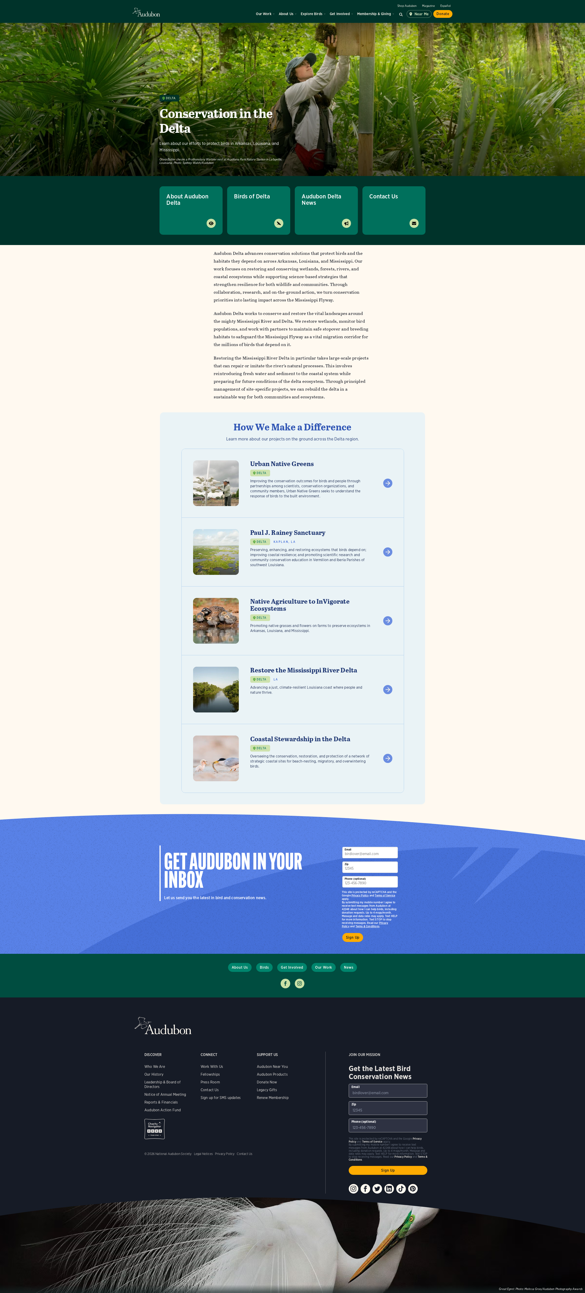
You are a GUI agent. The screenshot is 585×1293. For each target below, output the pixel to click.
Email (348, 849)
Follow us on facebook (285, 983)
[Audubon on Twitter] (377, 1189)
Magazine (428, 6)
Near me (422, 14)
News (348, 967)
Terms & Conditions (367, 926)
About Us (286, 14)
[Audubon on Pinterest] (413, 1189)
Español (445, 6)
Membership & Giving (374, 14)
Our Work (263, 14)
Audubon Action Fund (162, 1110)
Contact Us (383, 196)
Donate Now (267, 1082)
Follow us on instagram (299, 983)
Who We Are (154, 1066)
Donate (442, 14)
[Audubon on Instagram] (353, 1189)
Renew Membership (273, 1098)
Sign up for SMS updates (221, 1098)
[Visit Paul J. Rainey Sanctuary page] (293, 552)
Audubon (146, 12)
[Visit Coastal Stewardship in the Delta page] (293, 758)
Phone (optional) (355, 878)
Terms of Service (385, 895)
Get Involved (340, 14)
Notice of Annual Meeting (165, 1094)
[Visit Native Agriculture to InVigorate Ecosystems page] (293, 621)
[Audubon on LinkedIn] (389, 1189)
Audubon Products (272, 1074)
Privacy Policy (360, 895)
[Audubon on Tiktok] (401, 1189)
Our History (153, 1074)
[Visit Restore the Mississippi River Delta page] (293, 689)
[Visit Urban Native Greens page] (293, 483)
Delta (171, 98)
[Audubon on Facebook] (365, 1189)
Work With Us (212, 1066)
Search (401, 14)
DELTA (261, 473)
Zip (347, 864)
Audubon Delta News (321, 199)
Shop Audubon (407, 6)
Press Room (210, 1082)
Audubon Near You (272, 1066)
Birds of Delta (252, 196)
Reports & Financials (161, 1102)
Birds (264, 967)
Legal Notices (203, 1154)
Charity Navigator (154, 1129)
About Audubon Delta (187, 199)
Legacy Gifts (267, 1090)
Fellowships (210, 1074)
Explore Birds (311, 14)
